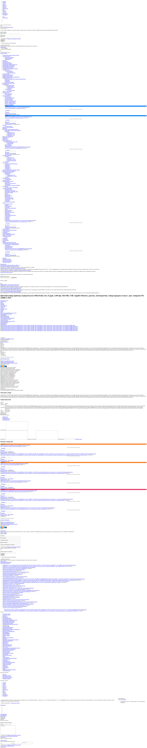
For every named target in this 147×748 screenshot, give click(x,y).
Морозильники (6, 641)
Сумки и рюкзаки (6, 659)
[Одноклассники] (2, 366)
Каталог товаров (3, 53)
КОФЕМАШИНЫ (6, 633)
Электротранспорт (6, 670)
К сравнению (10, 451)
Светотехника (5, 654)
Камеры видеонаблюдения (8, 627)
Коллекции (5, 14)
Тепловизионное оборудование (9, 662)
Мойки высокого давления (8, 637)
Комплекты (9, 88)
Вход (4, 16)
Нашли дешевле (11, 362)
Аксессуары (2, 319)
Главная (4, 1)
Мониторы (5, 638)
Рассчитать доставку (13, 363)
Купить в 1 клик (8, 113)
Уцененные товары (6, 262)
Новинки (4, 258)
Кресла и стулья (6, 634)
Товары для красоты (7, 664)
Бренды (4, 6)
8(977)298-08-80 (3, 715)
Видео (1, 324)
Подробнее (7, 112)
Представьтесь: (61, 439)
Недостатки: (2, 439)
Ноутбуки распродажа (11, 160)
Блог (4, 9)
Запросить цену (11, 745)
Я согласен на (11, 38)
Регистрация (5, 17)
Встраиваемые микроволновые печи (10, 620)
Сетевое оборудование (7, 655)
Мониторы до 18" (10, 135)
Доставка (4, 7)
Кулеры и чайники (6, 635)
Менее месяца (5, 417)
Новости (4, 10)
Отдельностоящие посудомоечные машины (11, 647)
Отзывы (4, 2)
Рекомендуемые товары (7, 261)
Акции (4, 3)
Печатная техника (6, 651)
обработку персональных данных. (14, 38)
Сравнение (14, 113)
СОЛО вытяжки (6, 657)
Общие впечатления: (32, 439)
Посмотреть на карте (15, 703)
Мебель (4, 636)
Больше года (5, 416)
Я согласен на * (11, 735)
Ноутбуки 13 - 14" (10, 157)
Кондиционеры (10, 71)
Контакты (5, 12)
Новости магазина (5, 276)
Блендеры (5, 615)
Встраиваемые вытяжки (7, 619)
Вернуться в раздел (4, 312)
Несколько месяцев (6, 418)
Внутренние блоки (11, 87)
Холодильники (6, 667)
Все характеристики (4, 341)
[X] (6, 366)
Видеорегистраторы (7, 618)
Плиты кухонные (6, 652)
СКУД (4, 656)
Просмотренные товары (5, 563)
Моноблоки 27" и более (12, 176)
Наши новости (3, 264)
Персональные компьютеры (8, 650)
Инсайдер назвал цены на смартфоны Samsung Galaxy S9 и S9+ (12, 268)
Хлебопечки (5, 666)
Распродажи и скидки (7, 260)
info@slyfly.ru (123, 699)
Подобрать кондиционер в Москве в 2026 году (9, 266)
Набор (1, 315)
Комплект (2, 316)
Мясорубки (5, 642)
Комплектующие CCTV (7, 630)
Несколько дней (6, 419)
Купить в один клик (13, 736)
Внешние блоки (10, 86)
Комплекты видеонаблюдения (9, 631)
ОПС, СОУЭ (5, 646)
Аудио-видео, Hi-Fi (6, 614)
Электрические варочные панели (9, 669)
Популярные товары (7, 259)
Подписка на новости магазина (6, 272)
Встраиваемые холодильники (8, 622)
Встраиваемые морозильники (8, 621)
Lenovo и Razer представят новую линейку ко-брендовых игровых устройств (15, 270)
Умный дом (5, 665)
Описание (2, 317)
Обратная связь (3, 714)
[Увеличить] (37, 325)
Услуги (4, 4)
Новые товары (5, 643)
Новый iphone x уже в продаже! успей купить (9, 285)
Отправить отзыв (78, 439)
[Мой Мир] (4, 366)
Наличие (2, 322)
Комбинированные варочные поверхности (11, 629)
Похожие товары (3, 321)
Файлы (1, 323)
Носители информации (7, 644)
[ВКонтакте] (1, 366)
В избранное (7, 114)
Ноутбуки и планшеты (7, 645)
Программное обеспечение (8, 653)
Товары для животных (7, 663)
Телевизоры (5, 660)
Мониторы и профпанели (8, 640)
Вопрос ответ (5, 8)
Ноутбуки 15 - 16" (10, 158)
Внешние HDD (10, 142)
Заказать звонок (10, 27)
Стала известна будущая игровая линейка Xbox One (10, 288)
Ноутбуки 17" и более (11, 159)
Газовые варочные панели (8, 623)
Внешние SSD (10, 143)
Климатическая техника (7, 628)
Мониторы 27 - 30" (11, 134)
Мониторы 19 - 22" (11, 132)
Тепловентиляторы (6, 661)
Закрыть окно (3, 47)
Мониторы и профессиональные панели (11, 639)
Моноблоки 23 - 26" (11, 175)
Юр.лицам (5, 5)
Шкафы (4, 668)
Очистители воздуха (11, 72)
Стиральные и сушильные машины (10, 658)
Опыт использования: (4, 414)
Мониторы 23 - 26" (11, 133)
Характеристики (3, 318)
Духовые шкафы (6, 626)
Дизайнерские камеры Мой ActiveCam (10, 624)
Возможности (5, 13)
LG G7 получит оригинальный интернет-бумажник (10, 291)
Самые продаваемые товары (6, 562)
